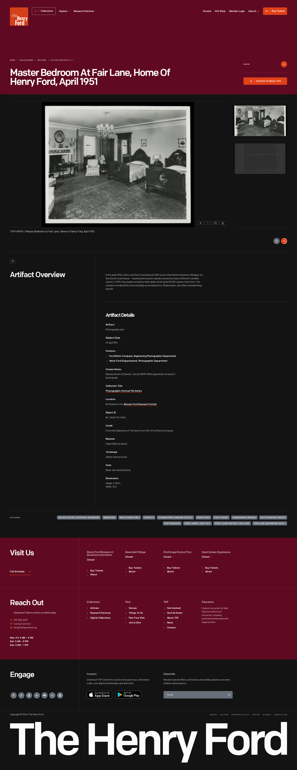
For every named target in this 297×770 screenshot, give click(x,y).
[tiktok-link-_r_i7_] (52, 695)
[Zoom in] (200, 223)
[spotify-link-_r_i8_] (60, 695)
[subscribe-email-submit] (229, 694)
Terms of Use (280, 715)
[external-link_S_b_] (41, 624)
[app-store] (99, 694)
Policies (224, 715)
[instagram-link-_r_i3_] (21, 695)
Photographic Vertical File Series (124, 391)
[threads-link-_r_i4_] (29, 695)
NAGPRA (213, 715)
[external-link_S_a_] (41, 620)
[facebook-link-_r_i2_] (14, 695)
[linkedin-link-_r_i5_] (37, 695)
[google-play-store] (128, 694)
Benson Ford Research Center (140, 404)
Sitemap (267, 715)
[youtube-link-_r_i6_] (44, 695)
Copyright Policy (240, 715)
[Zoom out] (208, 223)
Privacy (256, 715)
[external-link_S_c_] (41, 628)
